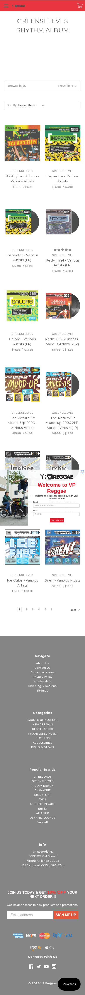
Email (35, 502)
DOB (35, 511)
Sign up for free (57, 520)
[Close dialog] (82, 471)
